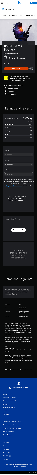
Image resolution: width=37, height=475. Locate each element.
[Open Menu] (2, 3)
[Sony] (32, 474)
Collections (13, 15)
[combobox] (18, 154)
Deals (21, 15)
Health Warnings (9, 348)
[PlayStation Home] (18, 3)
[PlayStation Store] (9, 9)
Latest (4, 15)
